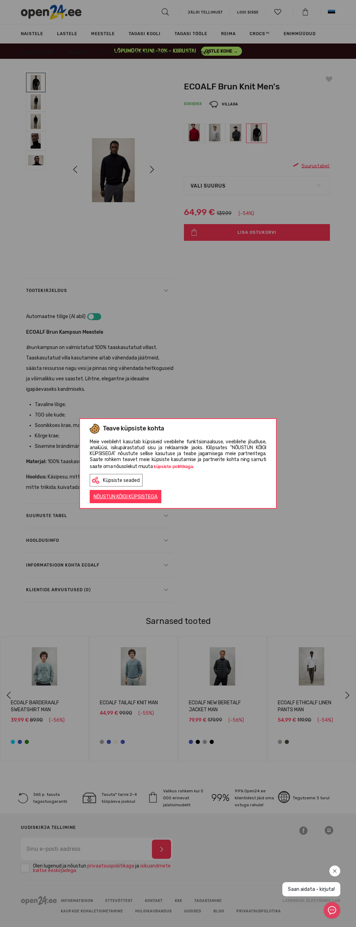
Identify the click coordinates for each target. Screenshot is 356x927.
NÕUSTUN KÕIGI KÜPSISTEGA (125, 497)
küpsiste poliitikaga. (174, 466)
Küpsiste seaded (121, 480)
